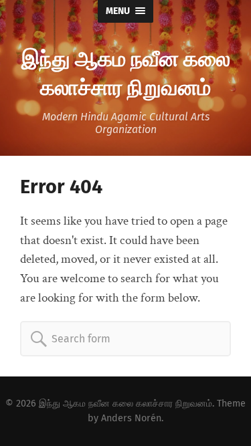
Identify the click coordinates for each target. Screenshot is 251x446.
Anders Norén (131, 418)
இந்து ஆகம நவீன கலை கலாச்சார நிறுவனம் (125, 71)
